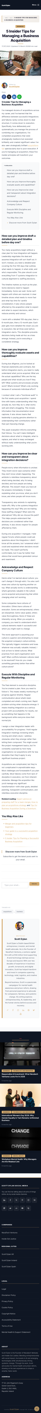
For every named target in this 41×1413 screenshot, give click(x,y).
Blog (11, 17)
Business (20, 26)
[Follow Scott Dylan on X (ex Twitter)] (16, 1200)
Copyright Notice (8, 1314)
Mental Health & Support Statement (16, 1332)
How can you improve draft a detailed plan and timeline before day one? (21, 173)
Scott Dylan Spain (9, 1266)
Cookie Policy (7, 1307)
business (20, 911)
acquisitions (7, 911)
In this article (8, 165)
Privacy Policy (7, 1301)
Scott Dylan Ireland (9, 1260)
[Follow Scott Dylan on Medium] (34, 1200)
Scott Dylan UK (8, 1254)
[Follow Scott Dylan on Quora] (28, 1208)
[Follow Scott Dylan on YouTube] (22, 1208)
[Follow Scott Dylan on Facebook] (10, 1200)
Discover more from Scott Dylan (23, 223)
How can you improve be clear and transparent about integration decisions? (21, 193)
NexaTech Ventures (9, 1233)
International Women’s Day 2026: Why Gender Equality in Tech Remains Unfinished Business (20, 1117)
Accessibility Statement (11, 1320)
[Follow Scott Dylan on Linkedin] (4, 1200)
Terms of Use (7, 1326)
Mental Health (18, 1156)
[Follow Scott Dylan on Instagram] (28, 1200)
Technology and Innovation (23, 1070)
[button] (35, 5)
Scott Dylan (6, 5)
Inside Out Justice (9, 1239)
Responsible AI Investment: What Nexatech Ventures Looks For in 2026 (20, 1075)
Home (6, 17)
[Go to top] (36, 1408)
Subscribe (34, 883)
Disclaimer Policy (9, 1295)
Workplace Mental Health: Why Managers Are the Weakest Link (19, 1160)
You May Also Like (15, 217)
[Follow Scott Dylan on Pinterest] (22, 1200)
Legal (4, 1289)
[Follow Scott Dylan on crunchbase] (16, 1208)
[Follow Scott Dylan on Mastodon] (4, 1208)
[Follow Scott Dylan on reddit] (10, 1208)
